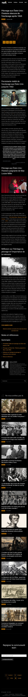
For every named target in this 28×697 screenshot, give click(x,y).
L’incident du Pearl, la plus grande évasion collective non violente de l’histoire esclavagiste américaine (11, 554)
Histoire (3, 19)
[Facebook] (4, 42)
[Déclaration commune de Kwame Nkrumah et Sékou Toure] (14, 452)
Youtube (19, 678)
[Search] (25, 381)
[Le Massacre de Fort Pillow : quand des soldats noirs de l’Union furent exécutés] (14, 568)
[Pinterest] (10, 42)
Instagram (19, 675)
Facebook (10, 675)
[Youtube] (15, 678)
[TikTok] (8, 678)
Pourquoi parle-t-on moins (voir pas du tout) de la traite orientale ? (13, 507)
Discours (3, 487)
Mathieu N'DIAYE (13, 362)
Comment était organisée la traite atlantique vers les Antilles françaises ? (13, 415)
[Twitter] (7, 42)
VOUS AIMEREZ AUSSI (6, 325)
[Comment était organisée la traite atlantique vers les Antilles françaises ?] (14, 406)
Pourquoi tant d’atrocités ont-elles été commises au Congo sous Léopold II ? (13, 438)
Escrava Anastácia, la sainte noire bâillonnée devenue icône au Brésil (11, 530)
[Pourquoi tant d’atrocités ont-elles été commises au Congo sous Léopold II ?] (14, 429)
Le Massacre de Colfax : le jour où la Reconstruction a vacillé (12, 601)
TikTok (11, 678)
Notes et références (8, 356)
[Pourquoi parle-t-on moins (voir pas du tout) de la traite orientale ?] (14, 498)
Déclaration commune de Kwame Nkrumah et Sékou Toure (11, 461)
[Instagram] (15, 675)
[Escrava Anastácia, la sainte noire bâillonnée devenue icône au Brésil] (14, 521)
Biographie (4, 533)
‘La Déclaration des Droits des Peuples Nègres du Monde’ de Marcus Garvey (13, 484)
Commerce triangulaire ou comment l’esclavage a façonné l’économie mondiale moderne (12, 625)
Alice (6, 221)
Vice (21, 108)
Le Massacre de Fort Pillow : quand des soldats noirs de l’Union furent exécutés (13, 578)
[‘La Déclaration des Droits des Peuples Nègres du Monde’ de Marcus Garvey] (14, 475)
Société (3, 510)
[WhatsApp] (14, 42)
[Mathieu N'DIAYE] (4, 368)
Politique (3, 604)
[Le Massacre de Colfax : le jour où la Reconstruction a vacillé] (14, 591)
